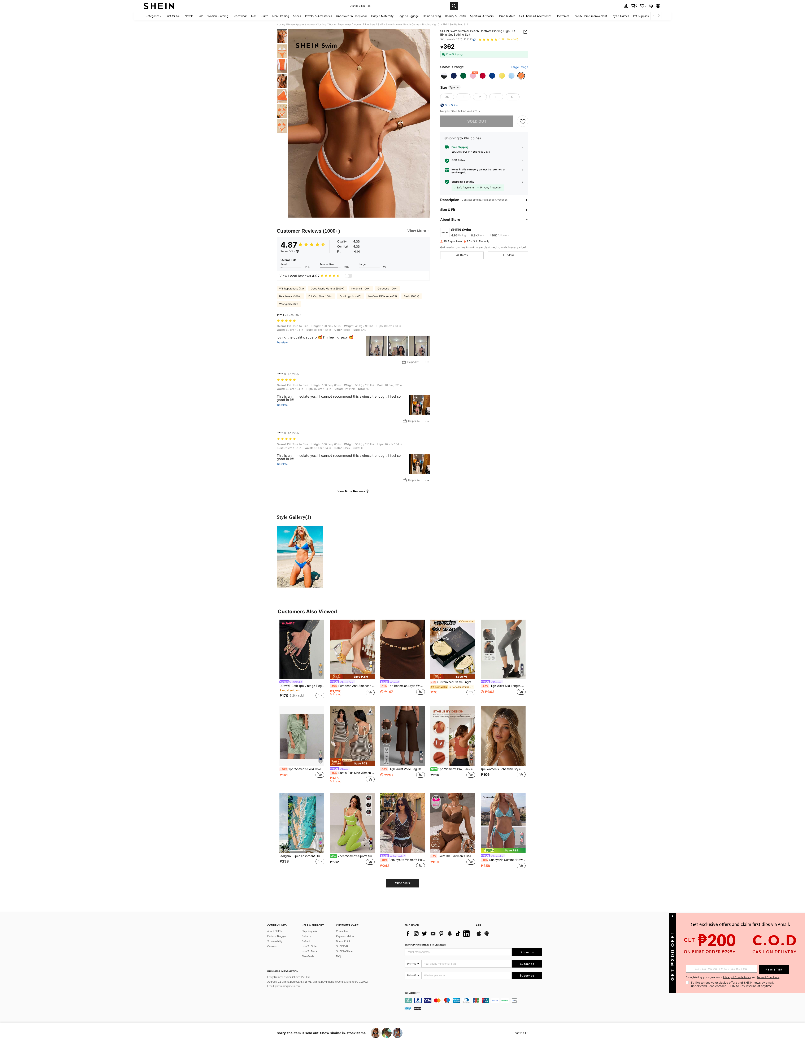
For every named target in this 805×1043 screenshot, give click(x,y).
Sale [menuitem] (200, 16)
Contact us (342, 931)
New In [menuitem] (189, 16)
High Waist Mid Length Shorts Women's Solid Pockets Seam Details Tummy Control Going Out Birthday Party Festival (504, 686)
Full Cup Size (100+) (320, 296)
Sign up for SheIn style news (425, 944)
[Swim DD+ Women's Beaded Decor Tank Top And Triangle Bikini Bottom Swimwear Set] (452, 823)
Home (280, 24)
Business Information (282, 971)
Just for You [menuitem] (173, 16)
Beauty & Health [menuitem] (455, 16)
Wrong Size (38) (288, 304)
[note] (352, 676)
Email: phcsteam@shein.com (283, 986)
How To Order (309, 946)
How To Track (309, 951)
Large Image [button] (519, 67)
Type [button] (452, 87)
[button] (650, 5)
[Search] (454, 6)
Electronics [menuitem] (562, 16)
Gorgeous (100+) (387, 288)
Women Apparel (295, 24)
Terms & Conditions (768, 977)
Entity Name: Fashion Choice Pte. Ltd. (288, 977)
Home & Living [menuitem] (432, 16)
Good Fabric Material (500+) (327, 288)
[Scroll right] (658, 16)
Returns (306, 936)
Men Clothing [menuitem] (280, 16)
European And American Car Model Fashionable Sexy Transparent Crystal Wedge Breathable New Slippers (353, 686)
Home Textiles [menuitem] (506, 16)
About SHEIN (274, 931)
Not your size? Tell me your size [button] (459, 111)
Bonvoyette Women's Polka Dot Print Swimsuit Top (403, 859)
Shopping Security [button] (463, 181)
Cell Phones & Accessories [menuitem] (535, 16)
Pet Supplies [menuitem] (641, 16)
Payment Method (345, 936)
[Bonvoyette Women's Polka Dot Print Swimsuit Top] (402, 823)
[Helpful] (403, 362)
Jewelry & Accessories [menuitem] (318, 16)
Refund (306, 941)
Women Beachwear (339, 24)
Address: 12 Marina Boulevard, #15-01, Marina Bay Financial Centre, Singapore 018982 (317, 981)
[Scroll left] (653, 16)
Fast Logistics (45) (350, 296)
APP (478, 925)
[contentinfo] (473, 1000)
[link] (634, 5)
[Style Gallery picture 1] (300, 557)
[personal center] (625, 5)
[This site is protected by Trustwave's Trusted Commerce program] (408, 1008)
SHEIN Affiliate (344, 951)
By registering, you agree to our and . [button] (733, 977)
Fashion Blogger (276, 936)
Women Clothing (316, 24)
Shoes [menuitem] (297, 16)
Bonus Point (343, 941)
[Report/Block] (427, 362)
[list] (438, 933)
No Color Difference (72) (382, 296)
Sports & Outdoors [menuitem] (481, 16)
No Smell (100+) (360, 288)
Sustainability (275, 941)
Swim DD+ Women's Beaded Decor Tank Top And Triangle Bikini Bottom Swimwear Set (453, 856)
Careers (272, 946)
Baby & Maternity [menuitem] (382, 16)
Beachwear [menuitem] (239, 16)
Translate (282, 342)
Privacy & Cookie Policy (737, 977)
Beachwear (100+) (290, 296)
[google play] (487, 935)
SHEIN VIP (342, 946)
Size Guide (308, 956)
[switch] (348, 276)
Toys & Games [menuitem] (620, 16)
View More (402, 883)
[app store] (479, 935)
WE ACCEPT (412, 993)
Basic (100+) (411, 296)
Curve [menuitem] (264, 16)
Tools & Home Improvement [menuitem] (590, 16)
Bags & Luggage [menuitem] (408, 16)
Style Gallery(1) (294, 517)
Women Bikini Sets (364, 24)
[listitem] (302, 660)
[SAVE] (522, 121)
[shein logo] (159, 6)
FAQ (338, 956)
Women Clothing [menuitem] (217, 16)
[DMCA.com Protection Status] (417, 1008)
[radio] (444, 75)
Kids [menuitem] (253, 16)
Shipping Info (309, 931)
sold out (477, 121)
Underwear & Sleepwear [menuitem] (351, 16)
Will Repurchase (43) (291, 288)
